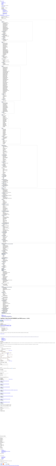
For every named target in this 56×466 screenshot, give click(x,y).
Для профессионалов (4, 33)
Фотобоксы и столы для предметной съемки (5, 223)
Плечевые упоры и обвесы (4, 261)
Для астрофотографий (5, 40)
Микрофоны (3, 270)
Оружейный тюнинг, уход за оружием (5, 310)
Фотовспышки (4, 196)
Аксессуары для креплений (4, 176)
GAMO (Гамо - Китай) (5, 80)
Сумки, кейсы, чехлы (4, 151)
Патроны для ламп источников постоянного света (7, 192)
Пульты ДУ (4, 228)
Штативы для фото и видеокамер (5, 211)
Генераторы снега (4, 241)
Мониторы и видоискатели (4, 269)
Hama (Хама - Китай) (4, 81)
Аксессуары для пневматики (4, 183)
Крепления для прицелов (4, 292)
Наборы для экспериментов (5, 169)
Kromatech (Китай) (4, 130)
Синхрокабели (4, 234)
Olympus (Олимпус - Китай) (5, 87)
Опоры (3, 177)
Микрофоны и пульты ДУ (5, 166)
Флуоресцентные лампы (5, 237)
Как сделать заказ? (4, 340)
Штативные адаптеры (4, 277)
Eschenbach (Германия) (5, 134)
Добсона (3, 38)
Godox (7, 353)
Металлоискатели (4, 172)
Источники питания (4, 165)
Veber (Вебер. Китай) (4, 104)
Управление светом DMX (5, 252)
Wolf (3, 290)
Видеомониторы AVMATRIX (5, 245)
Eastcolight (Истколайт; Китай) (5, 49)
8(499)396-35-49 (3, 6)
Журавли (3, 216)
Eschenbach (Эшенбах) (5, 121)
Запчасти (3, 158)
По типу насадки (3, 62)
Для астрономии (4, 98)
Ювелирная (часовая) (4, 137)
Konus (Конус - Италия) (5, 69)
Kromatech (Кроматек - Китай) (5, 72)
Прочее (3, 286)
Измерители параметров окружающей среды (6, 303)
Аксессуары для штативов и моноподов (6, 214)
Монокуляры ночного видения (5, 297)
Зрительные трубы (4, 101)
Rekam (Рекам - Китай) (5, 88)
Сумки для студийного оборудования (6, 230)
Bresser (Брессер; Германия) (5, 43)
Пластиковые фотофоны (5, 202)
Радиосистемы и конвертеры (5, 273)
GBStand (3, 255)
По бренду (2, 42)
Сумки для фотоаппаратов (5, 284)
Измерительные (4, 138)
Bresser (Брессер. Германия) (5, 103)
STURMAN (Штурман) (5, 125)
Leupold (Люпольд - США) (5, 84)
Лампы (3, 282)
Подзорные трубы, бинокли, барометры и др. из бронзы (6, 313)
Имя (0, 363)
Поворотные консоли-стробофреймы (6, 222)
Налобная (4, 141)
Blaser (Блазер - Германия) (5, 76)
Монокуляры (3, 114)
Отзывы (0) (3, 339)
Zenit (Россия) (4, 135)
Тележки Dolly (4, 265)
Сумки (2, 283)
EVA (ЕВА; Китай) (4, 48)
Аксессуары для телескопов (4, 145)
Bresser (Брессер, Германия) (5, 24)
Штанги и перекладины (5, 218)
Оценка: (1, 373)
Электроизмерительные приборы (5, 306)
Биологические (4, 59)
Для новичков (4, 32)
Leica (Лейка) (4, 122)
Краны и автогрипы (3, 266)
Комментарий (1, 408)
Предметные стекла (4, 159)
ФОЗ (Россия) (4, 55)
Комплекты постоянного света (5, 189)
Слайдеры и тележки (3, 263)
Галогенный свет (4, 251)
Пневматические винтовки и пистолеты (5, 308)
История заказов (3, 457)
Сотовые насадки (4, 210)
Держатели (4, 221)
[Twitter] (1, 320)
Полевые (3, 97)
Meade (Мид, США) (4, 26)
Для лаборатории (4, 57)
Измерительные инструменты (4, 300)
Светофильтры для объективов (5, 227)
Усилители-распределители (5, 249)
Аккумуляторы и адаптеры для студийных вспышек (7, 195)
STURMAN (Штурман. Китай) (5, 111)
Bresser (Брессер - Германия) (5, 67)
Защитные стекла (4, 238)
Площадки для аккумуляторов (5, 280)
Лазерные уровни (4, 304)
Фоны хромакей (3, 268)
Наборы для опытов (4, 156)
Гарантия (3, 3)
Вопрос (1, 367)
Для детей (4, 112)
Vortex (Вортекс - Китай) (5, 91)
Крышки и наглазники (4, 175)
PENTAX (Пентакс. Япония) (5, 110)
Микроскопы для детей (5, 56)
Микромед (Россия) (4, 45)
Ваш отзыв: (1, 375)
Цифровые (4, 60)
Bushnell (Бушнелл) (4, 120)
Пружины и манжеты (4, 184)
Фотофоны (2, 199)
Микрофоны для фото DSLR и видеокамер (6, 272)
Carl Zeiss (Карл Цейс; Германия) (5, 50)
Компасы (3, 168)
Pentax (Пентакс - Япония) (5, 73)
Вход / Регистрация (5, 10)
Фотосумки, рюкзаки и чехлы (5, 229)
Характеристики (3, 338)
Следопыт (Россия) (4, 93)
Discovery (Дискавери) (5, 117)
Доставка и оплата (2, 333)
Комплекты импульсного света (5, 193)
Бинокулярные (4, 63)
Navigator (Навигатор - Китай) (5, 86)
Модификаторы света (3, 258)
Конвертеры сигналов (4, 247)
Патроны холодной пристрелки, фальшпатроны (7, 289)
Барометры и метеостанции (5, 170)
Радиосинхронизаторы (5, 232)
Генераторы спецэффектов (4, 239)
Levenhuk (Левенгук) (4, 115)
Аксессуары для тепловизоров (4, 179)
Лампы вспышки (4, 194)
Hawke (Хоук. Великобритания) (5, 107)
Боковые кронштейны (4, 293)
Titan (3, 256)
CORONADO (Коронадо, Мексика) (6, 28)
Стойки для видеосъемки (4, 254)
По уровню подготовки (3, 31)
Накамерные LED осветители (5, 197)
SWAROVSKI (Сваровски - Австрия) (6, 90)
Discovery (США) (4, 131)
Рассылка (3, 458)
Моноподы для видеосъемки (5, 276)
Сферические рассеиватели (5, 208)
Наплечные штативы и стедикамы (5, 213)
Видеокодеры (4, 244)
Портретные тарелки (4, 207)
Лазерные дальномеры (5, 307)
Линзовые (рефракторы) (5, 35)
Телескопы (3, 21)
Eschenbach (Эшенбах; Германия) (5, 52)
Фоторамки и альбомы (5, 231)
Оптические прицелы (4, 287)
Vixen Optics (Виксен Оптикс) (5, 118)
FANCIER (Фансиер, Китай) (5, 29)
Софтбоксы (4, 204)
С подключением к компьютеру (5, 39)
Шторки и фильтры (4, 209)
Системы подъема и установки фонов (6, 217)
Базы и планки (4, 294)
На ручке (3, 139)
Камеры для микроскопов (5, 155)
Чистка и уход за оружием (5, 311)
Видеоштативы (4, 275)
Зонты (3, 173)
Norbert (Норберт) (4, 124)
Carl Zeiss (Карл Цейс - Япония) (5, 77)
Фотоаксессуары (3, 225)
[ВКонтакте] (0, 320)
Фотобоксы (4, 224)
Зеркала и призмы (4, 149)
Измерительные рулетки (5, 301)
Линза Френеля (4, 142)
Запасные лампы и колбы (4, 235)
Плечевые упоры (4, 262)
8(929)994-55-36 (7, 17)
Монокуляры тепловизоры (5, 299)
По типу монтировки (3, 36)
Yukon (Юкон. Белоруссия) (5, 105)
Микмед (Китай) (4, 132)
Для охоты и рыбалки (4, 95)
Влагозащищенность (4, 100)
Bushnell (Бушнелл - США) (5, 74)
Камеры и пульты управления (5, 246)
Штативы (3, 162)
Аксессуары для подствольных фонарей (5, 185)
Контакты (3, 4)
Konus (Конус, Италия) (5, 25)
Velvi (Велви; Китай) (4, 53)
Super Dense (4, 200)
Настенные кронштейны (5, 220)
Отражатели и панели (4, 206)
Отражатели (4, 259)
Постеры (3, 152)
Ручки (3, 178)
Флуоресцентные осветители (5, 190)
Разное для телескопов (5, 154)
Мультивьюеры (4, 248)
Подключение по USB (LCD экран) (6, 64)
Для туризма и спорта (4, 96)
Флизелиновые (4, 203)
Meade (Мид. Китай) (4, 108)
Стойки (3, 215)
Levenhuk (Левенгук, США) (5, 22)
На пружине (4, 201)
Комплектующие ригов (5, 279)
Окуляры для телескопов (5, 148)
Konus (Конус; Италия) (5, 46)
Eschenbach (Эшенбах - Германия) (5, 79)
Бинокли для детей (4, 94)
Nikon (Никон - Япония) (5, 70)
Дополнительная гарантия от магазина (6, 451)
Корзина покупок (5, 13)
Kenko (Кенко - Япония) (5, 83)
